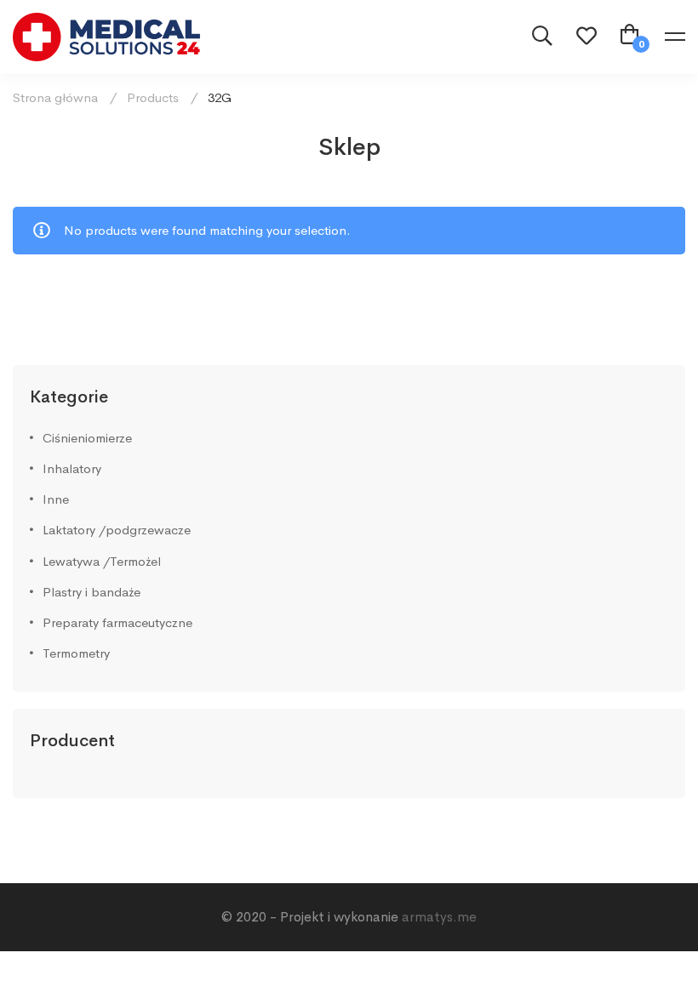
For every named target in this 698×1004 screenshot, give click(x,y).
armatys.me (439, 917)
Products (153, 97)
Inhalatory (72, 468)
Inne (56, 499)
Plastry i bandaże (91, 592)
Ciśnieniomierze (87, 438)
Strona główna (55, 97)
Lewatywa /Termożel (102, 561)
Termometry (76, 653)
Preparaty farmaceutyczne (117, 622)
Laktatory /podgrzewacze (117, 530)
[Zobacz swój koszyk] (630, 36)
